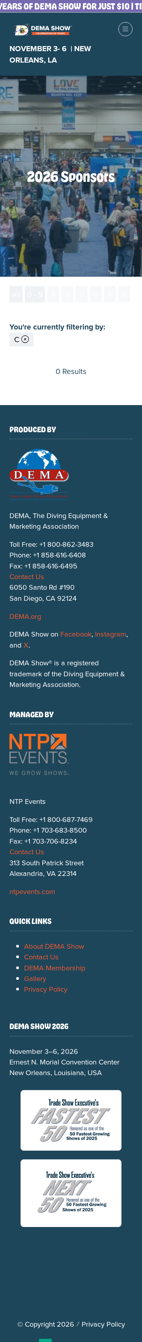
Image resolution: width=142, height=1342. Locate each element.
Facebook (76, 634)
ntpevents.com (32, 891)
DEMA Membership (54, 968)
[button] (125, 29)
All (16, 294)
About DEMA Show (54, 946)
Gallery (35, 978)
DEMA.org (25, 616)
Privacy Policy (45, 989)
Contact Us (26, 576)
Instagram (110, 634)
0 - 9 (35, 294)
